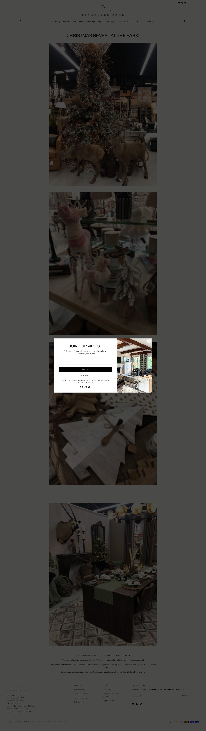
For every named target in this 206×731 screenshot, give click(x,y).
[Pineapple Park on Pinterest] (89, 387)
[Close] (149, 341)
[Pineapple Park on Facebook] (81, 387)
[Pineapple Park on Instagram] (85, 387)
